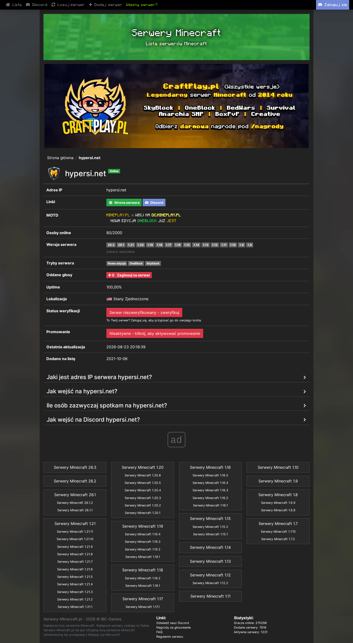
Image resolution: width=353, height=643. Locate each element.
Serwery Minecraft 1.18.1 (142, 585)
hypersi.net (89, 157)
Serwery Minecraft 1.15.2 (210, 527)
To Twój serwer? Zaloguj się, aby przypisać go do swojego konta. (154, 320)
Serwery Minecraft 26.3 (75, 467)
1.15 (187, 245)
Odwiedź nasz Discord (172, 623)
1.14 (196, 245)
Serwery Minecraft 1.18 (142, 570)
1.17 (168, 245)
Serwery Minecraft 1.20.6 (143, 475)
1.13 (205, 245)
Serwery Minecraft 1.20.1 (142, 513)
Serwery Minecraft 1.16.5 (210, 475)
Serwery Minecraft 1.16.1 (210, 505)
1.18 (159, 245)
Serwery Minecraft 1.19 (142, 526)
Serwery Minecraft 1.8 (278, 494)
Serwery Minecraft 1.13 (210, 561)
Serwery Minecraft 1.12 (210, 575)
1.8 (250, 245)
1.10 (233, 245)
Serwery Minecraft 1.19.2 (142, 549)
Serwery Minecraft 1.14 (210, 547)
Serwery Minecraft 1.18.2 (142, 578)
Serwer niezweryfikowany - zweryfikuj (144, 312)
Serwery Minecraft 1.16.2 (210, 498)
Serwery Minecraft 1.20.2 (143, 505)
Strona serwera (127, 202)
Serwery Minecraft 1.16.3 (210, 490)
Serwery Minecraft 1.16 (210, 467)
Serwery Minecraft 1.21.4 (75, 584)
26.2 (111, 245)
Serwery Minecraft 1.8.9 (278, 503)
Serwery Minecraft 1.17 (142, 598)
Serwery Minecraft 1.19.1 (142, 557)
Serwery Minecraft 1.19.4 (142, 534)
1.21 (131, 245)
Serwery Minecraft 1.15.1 (210, 534)
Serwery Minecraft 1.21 (75, 523)
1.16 (178, 245)
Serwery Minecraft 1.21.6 (75, 569)
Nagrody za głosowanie (173, 627)
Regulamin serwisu (169, 636)
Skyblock (152, 263)
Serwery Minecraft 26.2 (75, 481)
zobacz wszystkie (120, 252)
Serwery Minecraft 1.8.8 (278, 510)
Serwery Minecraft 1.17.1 (143, 607)
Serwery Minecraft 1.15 (210, 518)
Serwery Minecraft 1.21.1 (75, 607)
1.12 (215, 245)
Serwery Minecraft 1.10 (278, 467)
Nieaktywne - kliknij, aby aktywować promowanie (155, 333)
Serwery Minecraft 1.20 (143, 467)
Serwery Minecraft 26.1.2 (75, 503)
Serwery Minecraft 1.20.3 (143, 498)
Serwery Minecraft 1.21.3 (75, 592)
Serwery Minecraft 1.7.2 (278, 539)
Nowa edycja (117, 263)
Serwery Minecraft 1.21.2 (75, 599)
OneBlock (136, 263)
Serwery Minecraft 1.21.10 (75, 539)
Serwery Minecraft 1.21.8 (75, 554)
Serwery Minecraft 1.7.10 (278, 531)
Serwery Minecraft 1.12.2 (210, 583)
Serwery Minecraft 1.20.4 (143, 490)
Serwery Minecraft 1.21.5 (75, 577)
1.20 (140, 245)
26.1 (121, 245)
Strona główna (60, 157)
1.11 (223, 245)
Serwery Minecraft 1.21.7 (75, 561)
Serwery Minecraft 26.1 (75, 494)
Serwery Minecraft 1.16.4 (210, 483)
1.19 (150, 245)
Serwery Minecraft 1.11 (210, 596)
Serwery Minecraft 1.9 (278, 481)
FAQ (159, 632)
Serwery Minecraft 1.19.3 (142, 541)
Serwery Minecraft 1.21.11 (75, 531)
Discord (156, 202)
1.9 (241, 245)
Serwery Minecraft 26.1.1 (75, 510)
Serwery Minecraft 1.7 (278, 523)
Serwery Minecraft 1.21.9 (75, 547)
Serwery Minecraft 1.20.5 (143, 483)
